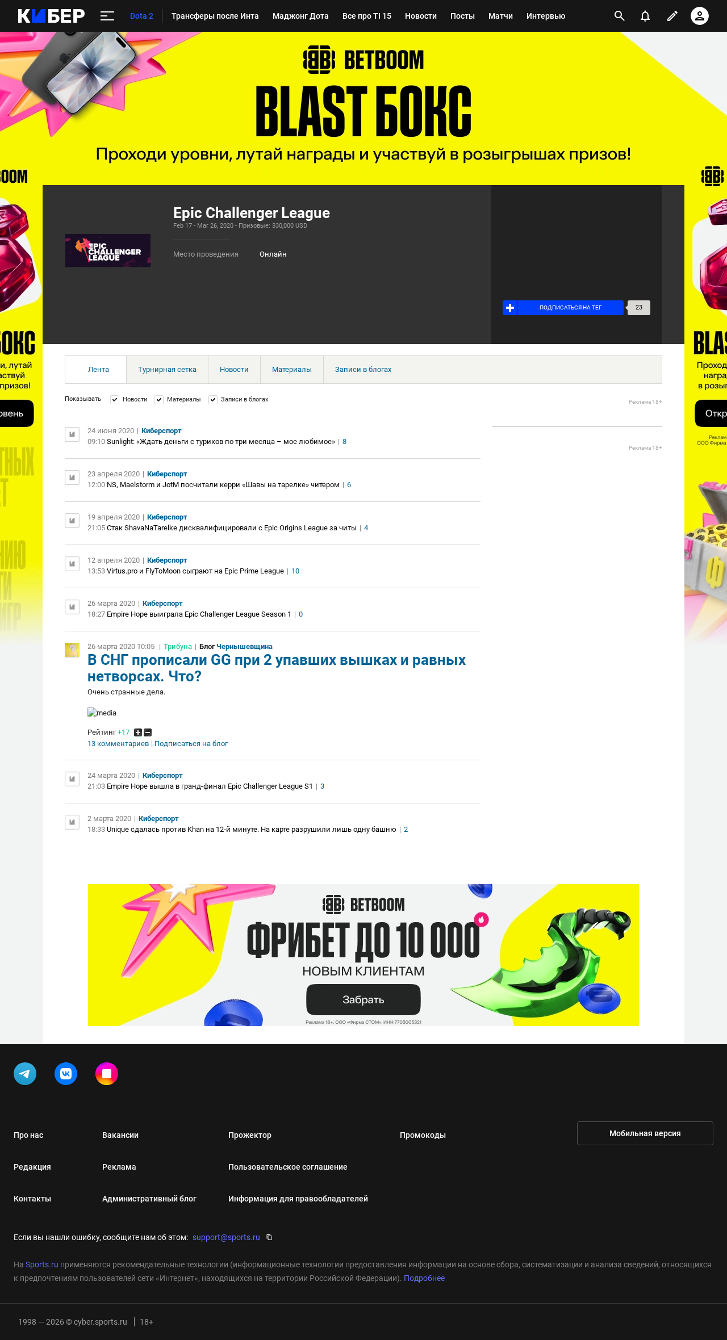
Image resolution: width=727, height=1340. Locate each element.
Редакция (32, 1166)
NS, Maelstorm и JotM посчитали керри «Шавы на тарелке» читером (223, 484)
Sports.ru (42, 1264)
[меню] (107, 16)
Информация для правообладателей (298, 1198)
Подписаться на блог (191, 743)
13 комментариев (118, 743)
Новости (234, 369)
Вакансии (120, 1135)
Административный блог (149, 1198)
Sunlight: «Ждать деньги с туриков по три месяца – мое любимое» (221, 441)
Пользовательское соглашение (288, 1166)
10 (295, 571)
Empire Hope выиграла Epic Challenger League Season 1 (199, 614)
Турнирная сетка (167, 369)
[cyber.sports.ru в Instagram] (109, 1076)
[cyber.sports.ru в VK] (68, 1076)
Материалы (292, 369)
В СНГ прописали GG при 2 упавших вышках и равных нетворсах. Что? (276, 668)
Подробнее (424, 1278)
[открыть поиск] (620, 16)
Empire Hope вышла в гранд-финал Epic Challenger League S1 (210, 786)
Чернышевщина (244, 646)
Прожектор (249, 1135)
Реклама (119, 1166)
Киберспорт (161, 430)
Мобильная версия (645, 1133)
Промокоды (423, 1135)
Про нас (28, 1135)
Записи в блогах (363, 369)
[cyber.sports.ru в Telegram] (27, 1076)
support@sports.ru (226, 1237)
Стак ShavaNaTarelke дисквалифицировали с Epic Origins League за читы (232, 528)
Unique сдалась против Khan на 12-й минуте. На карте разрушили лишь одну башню (251, 829)
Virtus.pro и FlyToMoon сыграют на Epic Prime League (195, 571)
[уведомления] (645, 16)
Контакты (32, 1198)
